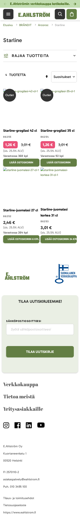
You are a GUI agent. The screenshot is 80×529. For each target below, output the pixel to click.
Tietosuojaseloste (14, 505)
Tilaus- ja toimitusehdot (18, 498)
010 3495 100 (18, 486)
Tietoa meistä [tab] (19, 396)
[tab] (40, 56)
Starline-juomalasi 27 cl (20, 210)
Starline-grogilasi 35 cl (57, 131)
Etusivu (8, 25)
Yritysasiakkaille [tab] (23, 409)
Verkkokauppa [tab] (20, 384)
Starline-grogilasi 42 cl (20, 131)
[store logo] (16, 280)
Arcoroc (43, 25)
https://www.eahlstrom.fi (19, 512)
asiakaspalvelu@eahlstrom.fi (21, 479)
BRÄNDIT (25, 25)
